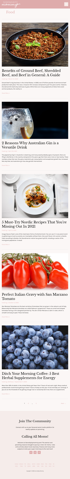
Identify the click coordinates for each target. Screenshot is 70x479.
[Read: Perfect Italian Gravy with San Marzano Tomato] (35, 271)
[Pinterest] (39, 452)
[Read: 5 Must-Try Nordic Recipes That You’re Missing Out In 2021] (35, 196)
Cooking (4, 79)
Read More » (6, 93)
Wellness (10, 382)
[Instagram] (35, 452)
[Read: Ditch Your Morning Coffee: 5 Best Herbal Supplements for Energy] (35, 347)
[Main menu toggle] (66, 4)
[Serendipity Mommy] (11, 4)
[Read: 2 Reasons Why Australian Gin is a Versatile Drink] (35, 120)
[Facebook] (30, 452)
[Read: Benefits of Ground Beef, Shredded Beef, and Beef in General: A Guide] (35, 44)
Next (63, 403)
